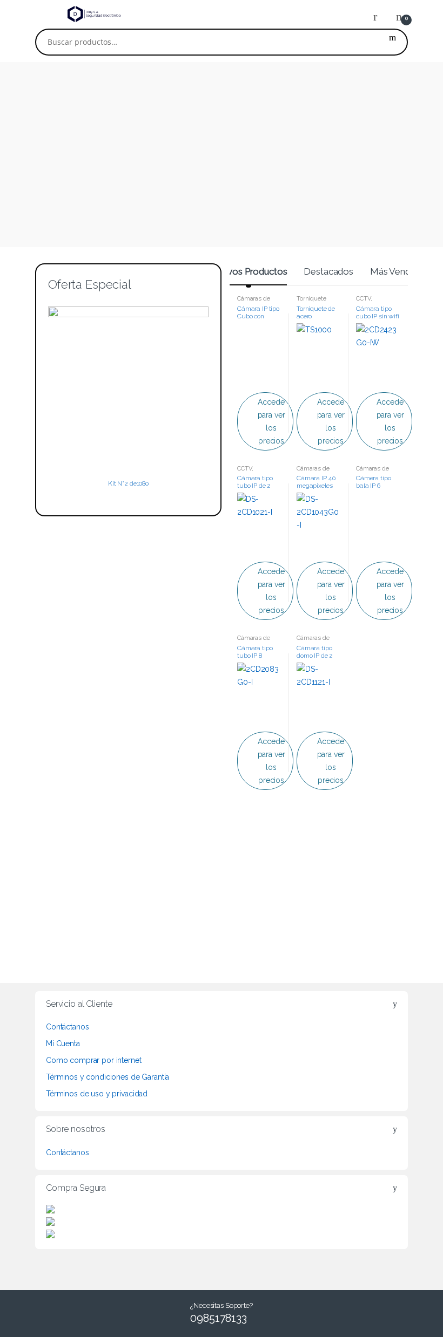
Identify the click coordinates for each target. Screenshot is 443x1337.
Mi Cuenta (63, 1043)
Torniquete (311, 298)
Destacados (328, 271)
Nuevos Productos (248, 271)
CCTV (363, 298)
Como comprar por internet (94, 1060)
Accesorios (331, 866)
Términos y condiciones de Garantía (107, 1077)
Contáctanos (67, 1026)
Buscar (392, 42)
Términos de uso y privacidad (96, 1093)
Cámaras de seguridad (253, 302)
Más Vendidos (398, 271)
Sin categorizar (267, 866)
